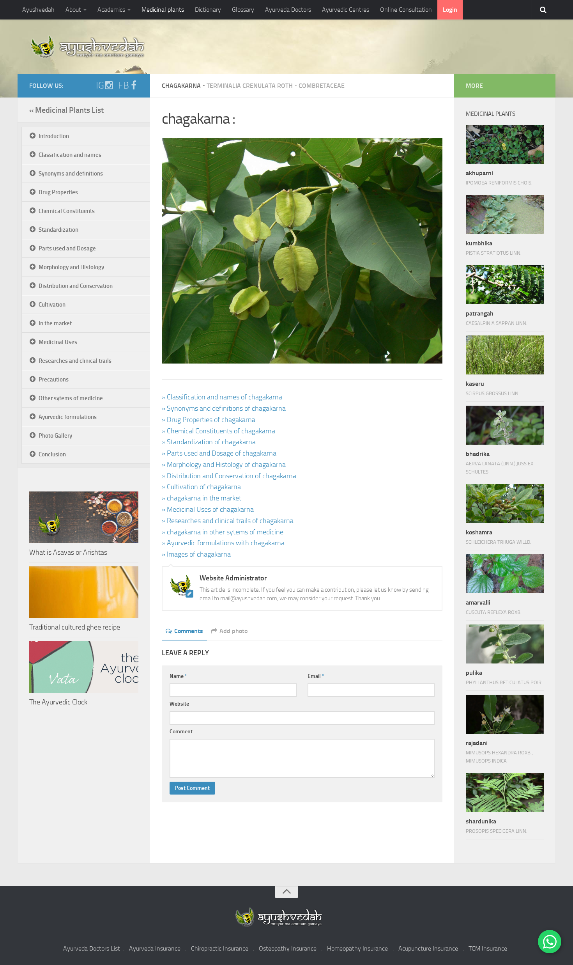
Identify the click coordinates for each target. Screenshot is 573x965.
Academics (111, 9)
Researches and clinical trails (75, 360)
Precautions (54, 379)
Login (450, 9)
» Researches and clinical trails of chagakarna (228, 520)
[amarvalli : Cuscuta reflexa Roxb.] (505, 573)
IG (100, 85)
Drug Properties (58, 192)
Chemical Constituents (67, 211)
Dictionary (208, 9)
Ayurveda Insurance (154, 948)
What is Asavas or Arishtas (68, 552)
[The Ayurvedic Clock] (83, 667)
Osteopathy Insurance (288, 948)
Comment (181, 731)
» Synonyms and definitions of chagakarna (224, 408)
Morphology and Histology (71, 267)
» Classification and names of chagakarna (222, 397)
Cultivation (52, 304)
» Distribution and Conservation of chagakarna (229, 476)
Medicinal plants (162, 9)
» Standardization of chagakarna (209, 442)
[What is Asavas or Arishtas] (83, 517)
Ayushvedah (38, 9)
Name (178, 676)
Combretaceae (322, 85)
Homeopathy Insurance (357, 948)
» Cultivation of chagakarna (201, 486)
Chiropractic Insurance (219, 948)
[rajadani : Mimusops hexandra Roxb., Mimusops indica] (505, 714)
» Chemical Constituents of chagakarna (218, 431)
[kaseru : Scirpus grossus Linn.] (505, 354)
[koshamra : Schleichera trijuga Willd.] (505, 503)
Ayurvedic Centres (345, 9)
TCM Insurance (488, 948)
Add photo (233, 631)
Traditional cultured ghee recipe (74, 627)
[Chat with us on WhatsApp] (549, 941)
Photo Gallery (55, 435)
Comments (188, 631)
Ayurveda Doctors (288, 9)
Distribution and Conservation (76, 285)
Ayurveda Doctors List (91, 948)
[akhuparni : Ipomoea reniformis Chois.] (505, 144)
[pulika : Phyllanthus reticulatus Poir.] (505, 643)
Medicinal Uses (58, 342)
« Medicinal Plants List (66, 110)
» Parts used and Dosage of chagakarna (219, 453)
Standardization (58, 229)
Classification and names (70, 154)
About (73, 9)
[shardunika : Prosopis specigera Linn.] (505, 792)
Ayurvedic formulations (68, 416)
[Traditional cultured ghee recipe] (83, 592)
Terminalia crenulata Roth (250, 85)
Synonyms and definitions (71, 173)
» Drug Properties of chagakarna (208, 419)
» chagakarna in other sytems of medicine (222, 532)
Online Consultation (406, 9)
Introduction (54, 136)
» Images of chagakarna (196, 554)
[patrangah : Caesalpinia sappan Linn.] (505, 284)
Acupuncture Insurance (428, 948)
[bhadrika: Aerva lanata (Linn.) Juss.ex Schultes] (505, 425)
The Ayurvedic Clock (58, 702)
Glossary (243, 9)
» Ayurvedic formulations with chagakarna (223, 543)
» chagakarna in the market (201, 498)
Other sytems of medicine (71, 398)
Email (316, 676)
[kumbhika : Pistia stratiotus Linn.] (505, 214)
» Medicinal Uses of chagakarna (208, 509)
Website (179, 704)
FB (123, 85)
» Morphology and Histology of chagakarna (224, 464)
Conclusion (52, 454)
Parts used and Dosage (67, 248)
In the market (55, 323)
